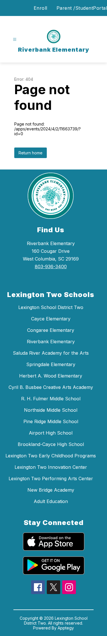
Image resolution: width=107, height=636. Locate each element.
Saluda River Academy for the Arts (51, 353)
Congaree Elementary (50, 330)
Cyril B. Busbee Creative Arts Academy (51, 387)
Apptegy (66, 627)
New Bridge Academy (50, 490)
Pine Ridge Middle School (50, 421)
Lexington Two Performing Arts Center (51, 478)
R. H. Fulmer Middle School (50, 398)
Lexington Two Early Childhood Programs (50, 456)
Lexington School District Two (50, 307)
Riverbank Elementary (51, 341)
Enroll (40, 8)
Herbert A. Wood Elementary (50, 376)
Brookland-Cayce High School (51, 444)
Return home (31, 152)
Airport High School (50, 433)
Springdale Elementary (50, 364)
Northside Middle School (50, 410)
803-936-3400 (51, 266)
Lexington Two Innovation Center (51, 467)
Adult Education (51, 501)
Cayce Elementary (50, 319)
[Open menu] (14, 39)
